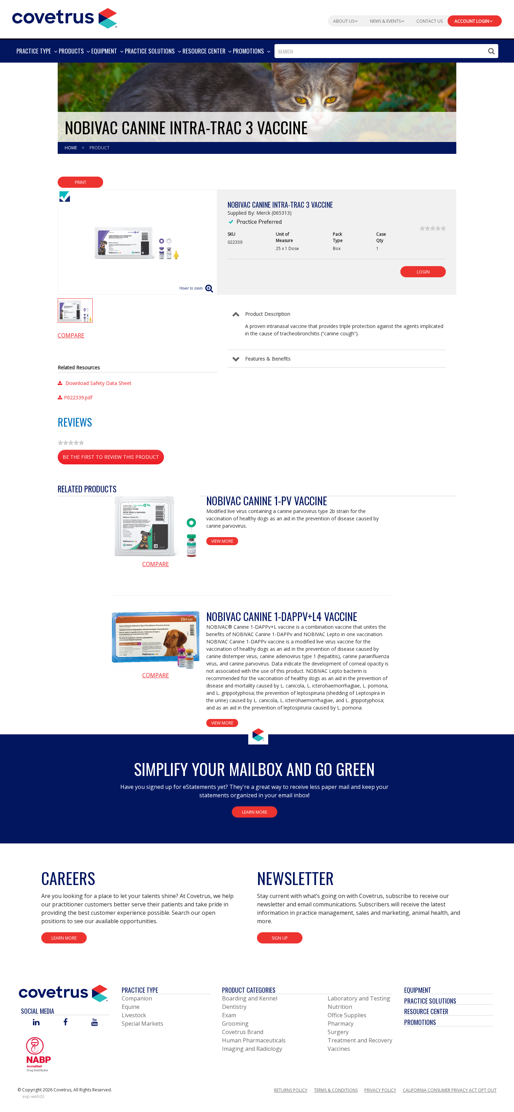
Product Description (267, 314)
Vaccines (339, 1049)
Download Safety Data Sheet (97, 383)
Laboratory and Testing (359, 998)
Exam (229, 1015)
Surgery (338, 1032)
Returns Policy (290, 1090)
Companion (137, 998)
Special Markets (142, 1023)
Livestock (134, 1015)
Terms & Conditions (336, 1090)
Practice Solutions (430, 1000)
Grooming (235, 1023)
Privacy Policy (380, 1090)
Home (71, 148)
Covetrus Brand (242, 1032)
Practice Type (140, 990)
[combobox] (386, 51)
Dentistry (234, 1007)
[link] (433, 228)
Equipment (417, 990)
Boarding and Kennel (249, 998)
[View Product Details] (155, 527)
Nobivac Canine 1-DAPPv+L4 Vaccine (281, 616)
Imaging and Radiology (252, 1049)
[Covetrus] (64, 17)
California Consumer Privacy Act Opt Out (450, 1090)
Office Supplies (347, 1015)
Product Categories (249, 990)
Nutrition (340, 1007)
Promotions (420, 1022)
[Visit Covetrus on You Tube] (94, 1023)
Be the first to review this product (113, 459)
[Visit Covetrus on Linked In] (36, 1023)
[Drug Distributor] (38, 1054)
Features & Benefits (268, 358)
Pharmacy (341, 1023)
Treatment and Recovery (360, 1040)
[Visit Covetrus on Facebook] (65, 1023)
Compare (71, 335)
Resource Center (426, 1011)
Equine (131, 1007)
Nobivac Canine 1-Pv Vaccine (266, 500)
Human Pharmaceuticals (254, 1040)
